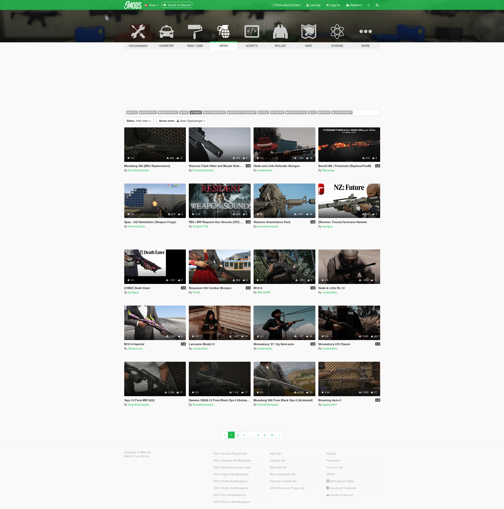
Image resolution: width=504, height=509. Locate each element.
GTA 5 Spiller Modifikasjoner (230, 488)
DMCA (330, 474)
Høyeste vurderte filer (283, 481)
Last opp (315, 5)
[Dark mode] (369, 5)
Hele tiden (138, 121)
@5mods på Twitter (341, 481)
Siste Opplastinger (181, 121)
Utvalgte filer (277, 460)
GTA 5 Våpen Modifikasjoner (231, 474)
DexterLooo (135, 348)
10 (271, 435)
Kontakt (331, 453)
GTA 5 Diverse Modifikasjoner (231, 502)
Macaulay (328, 170)
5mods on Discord (341, 495)
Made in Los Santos (136, 456)
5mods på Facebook (342, 488)
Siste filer (275, 453)
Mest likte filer (278, 467)
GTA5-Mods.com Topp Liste (287, 488)
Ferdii (196, 292)
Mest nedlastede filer (283, 474)
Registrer (355, 5)
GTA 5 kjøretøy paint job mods (232, 467)
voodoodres (265, 170)
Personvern (333, 460)
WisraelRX (264, 292)
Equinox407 (329, 404)
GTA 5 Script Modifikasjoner (230, 481)
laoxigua (327, 226)
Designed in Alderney (137, 452)
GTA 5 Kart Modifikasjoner (229, 495)
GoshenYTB (200, 226)
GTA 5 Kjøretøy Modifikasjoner (232, 460)
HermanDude (136, 226)
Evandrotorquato (138, 170)
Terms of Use (334, 467)
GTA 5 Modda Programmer (230, 453)
